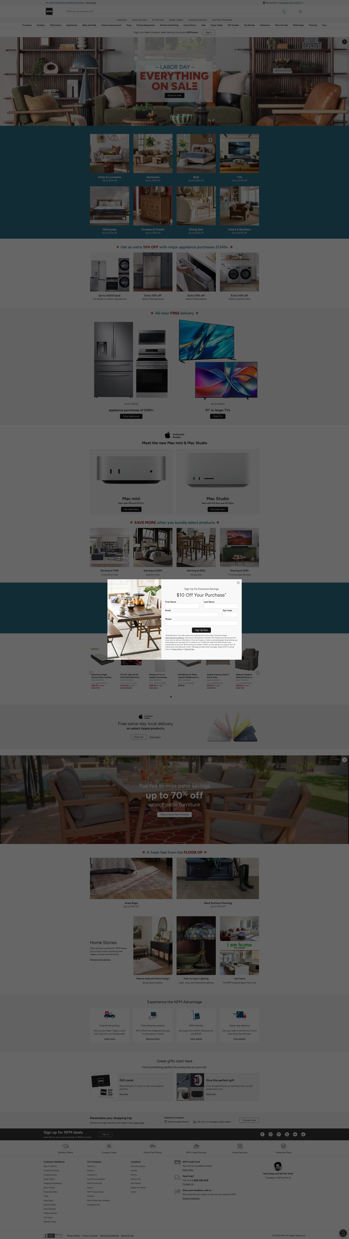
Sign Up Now (201, 630)
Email (168, 610)
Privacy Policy (177, 649)
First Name (170, 602)
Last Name (209, 602)
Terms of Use (189, 649)
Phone (168, 619)
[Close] (238, 582)
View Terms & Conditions (174, 638)
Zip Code (227, 610)
